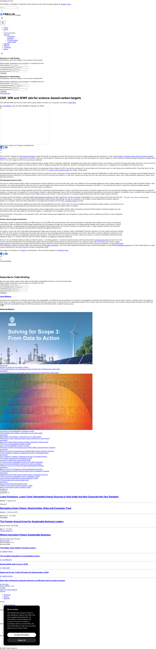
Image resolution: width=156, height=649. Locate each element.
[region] (22, 625)
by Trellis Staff (5, 568)
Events (6, 29)
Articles (6, 596)
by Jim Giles (4, 584)
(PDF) (38, 194)
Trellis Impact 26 (9, 605)
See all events (5, 541)
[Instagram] (3, 638)
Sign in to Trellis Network (8, 590)
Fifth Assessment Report (27, 156)
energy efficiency (53, 245)
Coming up (3, 489)
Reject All (21, 640)
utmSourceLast (5, 71)
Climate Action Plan (101, 240)
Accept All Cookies (21, 635)
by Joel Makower (6, 560)
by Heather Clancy (6, 551)
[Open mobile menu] (2, 22)
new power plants (117, 243)
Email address (5, 65)
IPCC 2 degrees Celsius (69, 201)
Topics (6, 27)
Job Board (7, 47)
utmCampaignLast (6, 67)
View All (7, 35)
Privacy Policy (22, 628)
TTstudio (22, 250)
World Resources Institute (43, 197)
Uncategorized (5, 93)
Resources (7, 595)
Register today (66, 4)
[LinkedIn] (1, 148)
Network (6, 46)
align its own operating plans (59, 170)
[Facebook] (6, 148)
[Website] (78, 151)
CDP (56, 197)
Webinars (7, 44)
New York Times (129, 163)
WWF (32, 197)
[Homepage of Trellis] (2, 588)
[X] (4, 148)
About (6, 49)
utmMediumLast (5, 69)
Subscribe (3, 73)
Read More (72, 103)
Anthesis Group (63, 250)
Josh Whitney (6, 106)
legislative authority (124, 245)
